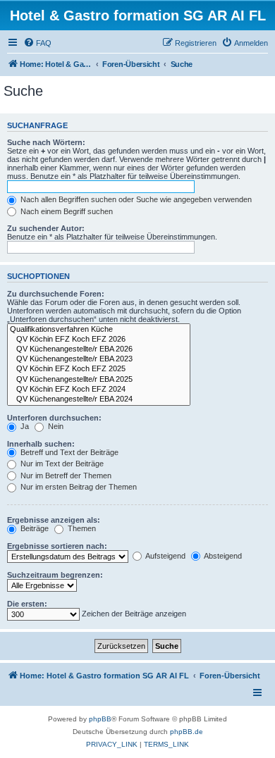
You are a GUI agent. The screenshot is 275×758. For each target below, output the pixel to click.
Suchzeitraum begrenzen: (55, 575)
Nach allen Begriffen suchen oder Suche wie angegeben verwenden (135, 199)
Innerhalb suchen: (41, 444)
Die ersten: (27, 603)
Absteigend (222, 556)
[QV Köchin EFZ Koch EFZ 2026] (98, 339)
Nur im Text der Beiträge (61, 463)
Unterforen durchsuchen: (54, 418)
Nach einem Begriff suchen (65, 211)
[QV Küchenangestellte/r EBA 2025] (98, 380)
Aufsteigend (164, 556)
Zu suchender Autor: (46, 228)
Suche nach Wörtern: (46, 142)
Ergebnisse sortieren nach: (57, 546)
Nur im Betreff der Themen (64, 475)
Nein (54, 426)
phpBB (100, 719)
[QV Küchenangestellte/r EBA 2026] (98, 349)
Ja (23, 426)
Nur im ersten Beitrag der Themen (77, 487)
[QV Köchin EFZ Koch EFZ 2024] (98, 389)
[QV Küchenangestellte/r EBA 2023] (98, 359)
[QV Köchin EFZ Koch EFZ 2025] (98, 369)
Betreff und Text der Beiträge (68, 452)
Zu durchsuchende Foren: (55, 294)
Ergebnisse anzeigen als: (53, 520)
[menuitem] (37, 43)
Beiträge (33, 528)
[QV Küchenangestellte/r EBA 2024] (98, 399)
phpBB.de (186, 731)
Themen (81, 528)
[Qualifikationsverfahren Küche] (98, 330)
